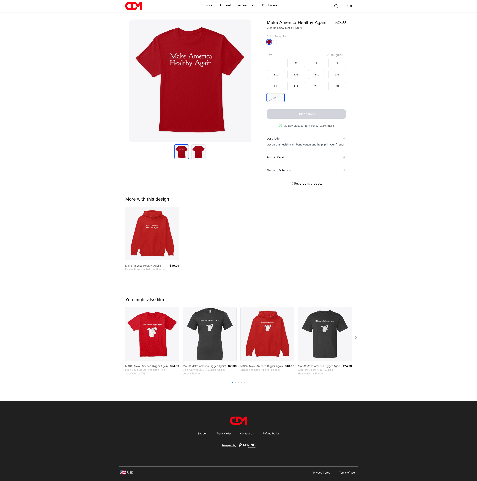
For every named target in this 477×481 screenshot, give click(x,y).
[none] (334, 55)
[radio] (275, 63)
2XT (316, 86)
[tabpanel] (190, 81)
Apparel (225, 5)
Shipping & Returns (279, 170)
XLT (296, 86)
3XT (337, 86)
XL (337, 63)
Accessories (246, 5)
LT (275, 86)
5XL (337, 74)
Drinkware (269, 5)
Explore (207, 5)
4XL (317, 74)
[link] (152, 234)
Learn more (327, 125)
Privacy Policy (321, 472)
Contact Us (247, 433)
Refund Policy (271, 433)
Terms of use (347, 472)
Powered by (229, 445)
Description (274, 138)
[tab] (182, 152)
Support (203, 433)
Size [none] (269, 55)
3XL (296, 74)
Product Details (276, 157)
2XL (276, 74)
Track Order (224, 433)
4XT (275, 97)
